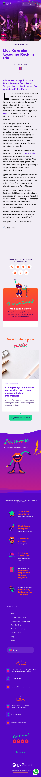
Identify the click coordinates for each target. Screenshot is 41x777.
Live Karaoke (29, 153)
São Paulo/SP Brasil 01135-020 (21, 671)
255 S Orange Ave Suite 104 (21, 706)
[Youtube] (22, 741)
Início (12, 613)
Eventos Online (16, 633)
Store (13, 640)
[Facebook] (18, 741)
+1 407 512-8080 (16, 714)
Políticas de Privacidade (20, 772)
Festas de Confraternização (20, 621)
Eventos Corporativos (18, 617)
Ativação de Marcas (18, 629)
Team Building (16, 625)
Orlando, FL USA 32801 (19, 707)
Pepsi (5, 113)
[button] (28, 4)
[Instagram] (14, 741)
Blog (12, 637)
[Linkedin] (26, 741)
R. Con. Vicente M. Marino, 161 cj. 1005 (24, 670)
